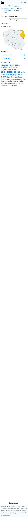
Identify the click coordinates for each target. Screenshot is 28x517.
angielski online (7, 67)
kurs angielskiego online (10, 70)
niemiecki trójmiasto (10, 65)
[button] (22, 2)
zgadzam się (4, 510)
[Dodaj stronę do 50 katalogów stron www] (14, 6)
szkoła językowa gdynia (11, 75)
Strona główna (5, 8)
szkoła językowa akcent (9, 83)
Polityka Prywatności (8, 512)
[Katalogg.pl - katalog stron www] (2, 2)
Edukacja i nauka (7, 10)
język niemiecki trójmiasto (12, 84)
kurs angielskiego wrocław (13, 81)
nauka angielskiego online (17, 79)
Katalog (13, 8)
